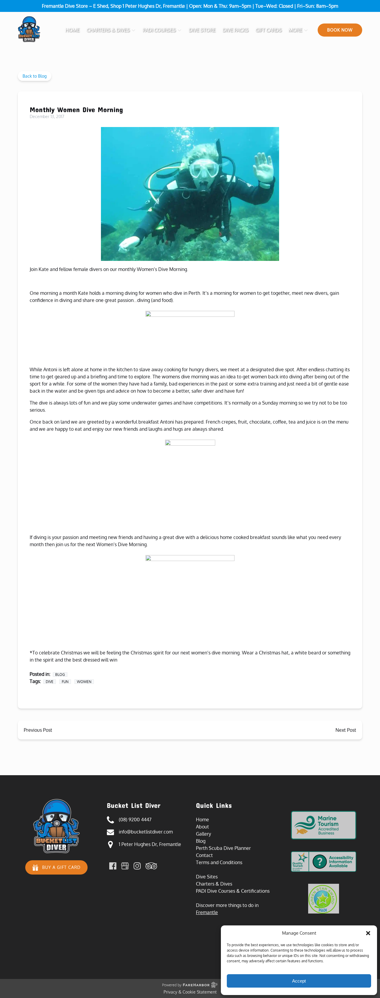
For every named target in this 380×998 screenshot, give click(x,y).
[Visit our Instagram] (137, 865)
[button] (368, 933)
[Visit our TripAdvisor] (151, 865)
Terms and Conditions (219, 862)
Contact (204, 855)
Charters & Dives (214, 884)
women (84, 681)
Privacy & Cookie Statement (190, 991)
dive (49, 681)
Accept (299, 980)
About (202, 827)
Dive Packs (235, 30)
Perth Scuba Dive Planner (223, 848)
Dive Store (202, 30)
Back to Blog (35, 76)
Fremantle (207, 912)
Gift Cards (269, 30)
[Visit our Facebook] (112, 865)
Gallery (203, 834)
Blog (60, 674)
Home (72, 30)
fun (65, 681)
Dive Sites (207, 877)
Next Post (345, 730)
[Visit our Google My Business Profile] (125, 865)
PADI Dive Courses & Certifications (233, 891)
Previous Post (38, 730)
